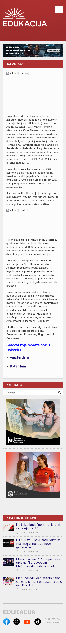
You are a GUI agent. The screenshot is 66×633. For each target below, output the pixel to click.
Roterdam (18, 366)
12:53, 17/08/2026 (27, 532)
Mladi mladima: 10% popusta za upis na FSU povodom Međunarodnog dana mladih (38, 562)
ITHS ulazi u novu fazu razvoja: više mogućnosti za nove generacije (38, 543)
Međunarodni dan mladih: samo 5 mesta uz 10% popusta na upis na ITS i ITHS (39, 581)
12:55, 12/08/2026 (27, 570)
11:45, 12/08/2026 (27, 589)
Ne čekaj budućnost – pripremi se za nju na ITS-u (38, 526)
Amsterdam (19, 357)
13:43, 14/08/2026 (27, 551)
